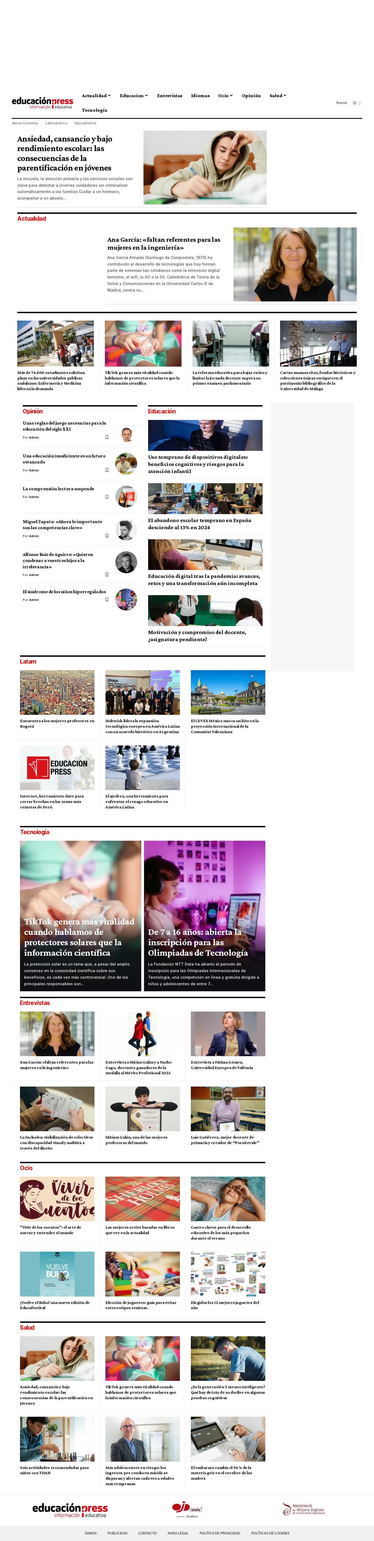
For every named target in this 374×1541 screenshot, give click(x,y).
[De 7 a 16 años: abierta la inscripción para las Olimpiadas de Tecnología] (204, 916)
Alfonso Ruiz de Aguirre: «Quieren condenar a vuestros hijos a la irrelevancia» (58, 560)
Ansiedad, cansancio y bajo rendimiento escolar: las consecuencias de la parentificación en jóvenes (64, 153)
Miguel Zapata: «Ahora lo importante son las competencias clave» (62, 524)
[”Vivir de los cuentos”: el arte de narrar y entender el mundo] (57, 1199)
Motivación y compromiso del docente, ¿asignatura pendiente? (197, 636)
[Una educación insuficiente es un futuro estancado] (126, 464)
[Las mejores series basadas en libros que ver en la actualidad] (142, 1199)
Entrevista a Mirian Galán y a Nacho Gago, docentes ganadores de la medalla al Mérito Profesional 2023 (138, 1067)
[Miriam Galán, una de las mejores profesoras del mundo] (142, 1109)
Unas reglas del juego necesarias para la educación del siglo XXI (64, 426)
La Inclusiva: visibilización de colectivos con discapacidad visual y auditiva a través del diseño (56, 1142)
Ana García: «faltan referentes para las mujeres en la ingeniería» (163, 243)
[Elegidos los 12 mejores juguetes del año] (228, 1274)
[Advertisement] (181, 43)
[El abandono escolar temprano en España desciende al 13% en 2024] (205, 498)
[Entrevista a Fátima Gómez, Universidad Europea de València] (228, 1034)
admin (34, 437)
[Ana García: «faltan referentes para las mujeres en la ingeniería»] (295, 264)
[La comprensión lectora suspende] (126, 497)
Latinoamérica (56, 123)
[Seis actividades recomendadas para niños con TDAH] (57, 1439)
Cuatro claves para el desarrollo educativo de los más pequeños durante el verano (221, 1232)
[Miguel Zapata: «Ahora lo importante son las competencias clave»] (126, 529)
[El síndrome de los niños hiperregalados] (126, 599)
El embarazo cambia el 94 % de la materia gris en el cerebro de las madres (221, 1473)
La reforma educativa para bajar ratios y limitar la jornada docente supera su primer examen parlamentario (229, 378)
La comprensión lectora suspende (58, 488)
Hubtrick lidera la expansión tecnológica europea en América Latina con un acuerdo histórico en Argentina (142, 726)
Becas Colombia (25, 123)
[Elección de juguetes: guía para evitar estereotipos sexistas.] (142, 1274)
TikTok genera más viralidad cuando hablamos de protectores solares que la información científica (142, 378)
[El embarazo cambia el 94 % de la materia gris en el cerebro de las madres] (228, 1439)
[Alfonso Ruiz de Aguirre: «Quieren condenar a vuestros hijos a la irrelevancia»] (126, 562)
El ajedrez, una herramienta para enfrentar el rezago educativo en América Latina (136, 801)
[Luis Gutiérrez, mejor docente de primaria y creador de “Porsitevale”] (228, 1109)
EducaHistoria (85, 123)
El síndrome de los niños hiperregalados (64, 591)
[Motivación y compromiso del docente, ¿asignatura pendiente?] (205, 610)
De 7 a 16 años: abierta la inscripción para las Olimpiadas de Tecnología (198, 942)
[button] (338, 103)
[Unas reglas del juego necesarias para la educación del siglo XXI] (126, 431)
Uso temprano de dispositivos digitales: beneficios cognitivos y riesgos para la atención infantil (198, 464)
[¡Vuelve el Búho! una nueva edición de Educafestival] (57, 1274)
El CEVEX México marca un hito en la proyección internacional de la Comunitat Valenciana (225, 726)
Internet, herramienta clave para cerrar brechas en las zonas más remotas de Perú (52, 801)
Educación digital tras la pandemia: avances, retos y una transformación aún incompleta (204, 579)
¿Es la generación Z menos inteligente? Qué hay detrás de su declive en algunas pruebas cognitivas (228, 1392)
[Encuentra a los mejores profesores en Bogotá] (57, 692)
